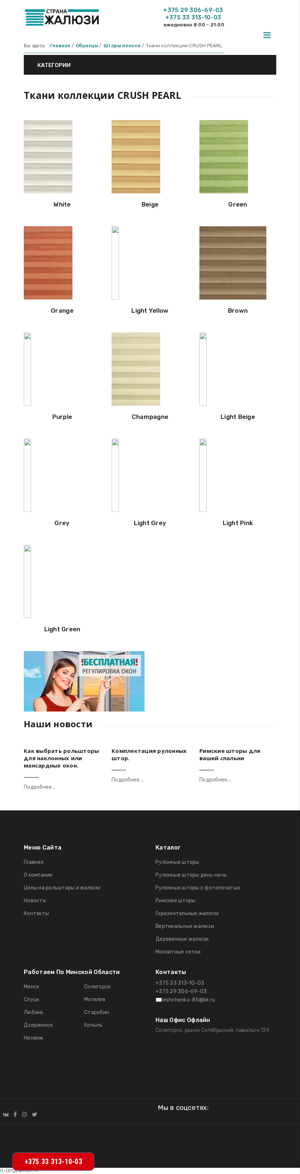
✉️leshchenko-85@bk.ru (185, 1000)
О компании (38, 875)
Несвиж (34, 1038)
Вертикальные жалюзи (184, 926)
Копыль (93, 1025)
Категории (53, 65)
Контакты (36, 913)
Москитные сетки (177, 952)
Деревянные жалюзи (182, 939)
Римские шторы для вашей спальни (229, 754)
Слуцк (31, 999)
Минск (31, 987)
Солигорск (97, 987)
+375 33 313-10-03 (193, 17)
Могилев (94, 999)
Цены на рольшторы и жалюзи (62, 888)
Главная (34, 862)
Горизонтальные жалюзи (187, 913)
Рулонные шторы (177, 862)
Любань (34, 1012)
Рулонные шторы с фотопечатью (197, 888)
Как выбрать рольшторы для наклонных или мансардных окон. (61, 758)
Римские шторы (175, 901)
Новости (35, 901)
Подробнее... (39, 787)
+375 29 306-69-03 (193, 10)
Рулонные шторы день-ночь (191, 875)
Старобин (96, 1012)
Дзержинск (38, 1025)
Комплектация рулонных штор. (149, 754)
